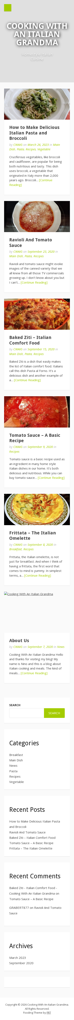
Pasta (20, 149)
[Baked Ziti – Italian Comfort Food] (37, 314)
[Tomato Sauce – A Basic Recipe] (37, 411)
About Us (19, 640)
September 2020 (21, 963)
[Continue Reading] (34, 282)
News (60, 647)
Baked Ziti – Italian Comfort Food (30, 340)
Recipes (31, 149)
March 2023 (17, 958)
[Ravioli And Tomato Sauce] (37, 216)
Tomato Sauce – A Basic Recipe (31, 843)
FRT (49, 1012)
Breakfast (15, 549)
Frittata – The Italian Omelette (30, 848)
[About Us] (37, 612)
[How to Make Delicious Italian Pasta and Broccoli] (37, 104)
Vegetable (43, 149)
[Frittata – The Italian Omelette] (37, 509)
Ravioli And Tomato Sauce (27, 832)
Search (14, 705)
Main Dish (16, 256)
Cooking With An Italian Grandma (37, 34)
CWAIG (17, 145)
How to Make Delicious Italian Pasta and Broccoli (34, 133)
